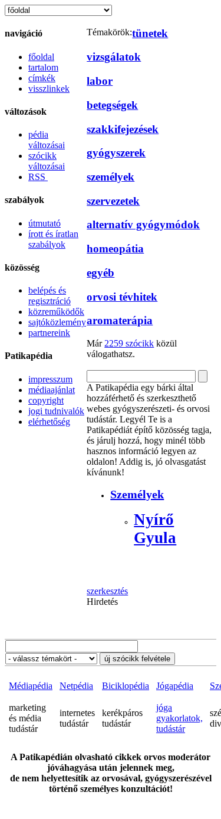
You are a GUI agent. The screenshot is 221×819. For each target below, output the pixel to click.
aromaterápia (120, 320)
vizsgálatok (114, 57)
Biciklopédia (125, 686)
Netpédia (76, 686)
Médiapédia (30, 686)
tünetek (150, 33)
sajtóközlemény (57, 322)
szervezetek (113, 201)
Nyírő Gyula (155, 529)
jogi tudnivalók (56, 411)
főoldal (41, 57)
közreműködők (56, 312)
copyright (46, 400)
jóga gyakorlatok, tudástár (179, 718)
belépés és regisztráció (49, 295)
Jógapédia (174, 686)
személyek (110, 177)
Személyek (137, 494)
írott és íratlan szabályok (53, 239)
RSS (38, 177)
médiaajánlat (51, 390)
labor (100, 81)
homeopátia (115, 248)
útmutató (44, 223)
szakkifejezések (123, 129)
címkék (41, 78)
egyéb (100, 273)
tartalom (43, 67)
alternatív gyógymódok (143, 224)
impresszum (50, 379)
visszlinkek (49, 89)
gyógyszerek (116, 153)
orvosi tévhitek (122, 297)
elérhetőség (49, 422)
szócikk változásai (46, 161)
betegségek (112, 105)
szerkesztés (107, 591)
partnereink (49, 333)
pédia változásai (46, 139)
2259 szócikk (129, 343)
